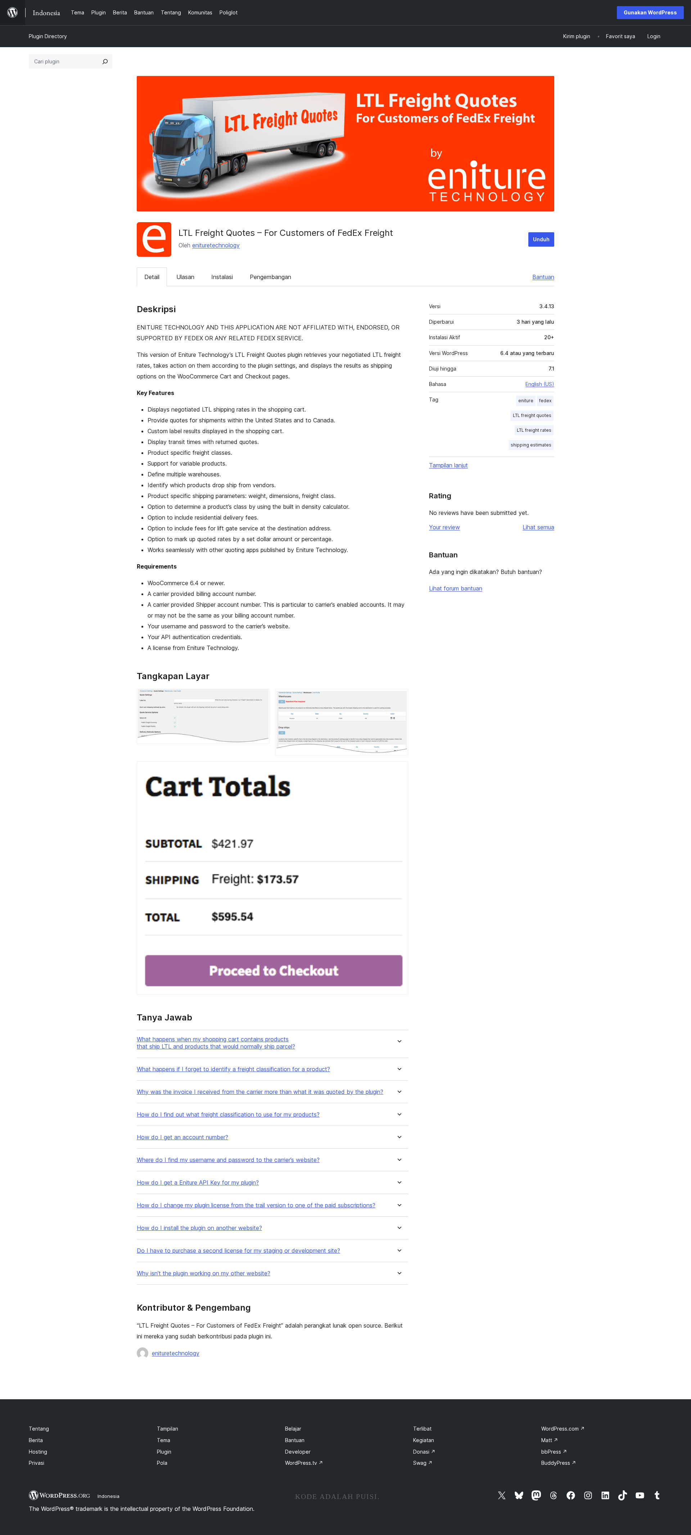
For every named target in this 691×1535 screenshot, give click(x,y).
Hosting (38, 1452)
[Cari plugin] (105, 61)
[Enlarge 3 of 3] (398, 771)
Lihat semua (538, 527)
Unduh (541, 239)
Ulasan (185, 276)
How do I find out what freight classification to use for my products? (228, 1114)
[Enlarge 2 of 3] (398, 698)
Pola (162, 1463)
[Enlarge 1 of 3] (259, 698)
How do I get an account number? (182, 1137)
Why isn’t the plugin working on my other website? (203, 1273)
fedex (545, 400)
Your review (444, 527)
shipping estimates (531, 445)
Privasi (36, 1463)
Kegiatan (423, 1440)
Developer (298, 1452)
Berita (36, 1440)
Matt (549, 1440)
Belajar (293, 1429)
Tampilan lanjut (448, 465)
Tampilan (167, 1429)
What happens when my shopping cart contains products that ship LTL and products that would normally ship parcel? (216, 1043)
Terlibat (422, 1429)
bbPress (554, 1452)
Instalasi (222, 276)
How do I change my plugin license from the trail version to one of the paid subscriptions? (256, 1205)
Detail (151, 276)
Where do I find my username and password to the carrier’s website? (228, 1160)
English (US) (539, 384)
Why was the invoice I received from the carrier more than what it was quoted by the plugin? (260, 1092)
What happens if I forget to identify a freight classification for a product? (233, 1069)
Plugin (164, 1452)
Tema (163, 1440)
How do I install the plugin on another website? (199, 1228)
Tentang (39, 1429)
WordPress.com (563, 1429)
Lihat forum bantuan (455, 588)
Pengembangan (270, 276)
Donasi (424, 1452)
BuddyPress (558, 1463)
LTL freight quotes (532, 415)
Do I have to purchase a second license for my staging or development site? (238, 1250)
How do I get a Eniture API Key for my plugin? (198, 1182)
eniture (525, 400)
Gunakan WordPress (650, 12)
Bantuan (543, 276)
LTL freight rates (534, 430)
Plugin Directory (48, 36)
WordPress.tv (304, 1463)
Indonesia (108, 1496)
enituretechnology (216, 245)
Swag (423, 1463)
